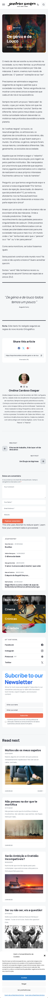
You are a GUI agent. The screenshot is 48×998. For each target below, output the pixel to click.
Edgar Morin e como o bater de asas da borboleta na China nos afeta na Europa (22, 586)
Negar (24, 984)
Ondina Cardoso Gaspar (24, 390)
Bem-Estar (16, 28)
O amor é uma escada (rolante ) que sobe (23, 566)
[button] (45, 955)
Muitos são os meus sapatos (23, 750)
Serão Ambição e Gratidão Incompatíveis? (22, 857)
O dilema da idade (12, 556)
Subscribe (24, 715)
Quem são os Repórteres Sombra (14, 995)
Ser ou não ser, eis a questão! (23, 910)
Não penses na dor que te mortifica (21, 803)
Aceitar (24, 977)
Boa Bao (8, 547)
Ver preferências (24, 990)
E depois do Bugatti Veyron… (17, 575)
